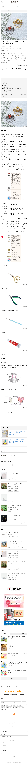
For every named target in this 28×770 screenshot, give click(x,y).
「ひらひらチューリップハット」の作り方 (16, 495)
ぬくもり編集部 (11, 455)
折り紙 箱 (16, 639)
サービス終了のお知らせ (13, 532)
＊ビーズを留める (6, 91)
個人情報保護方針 (4, 745)
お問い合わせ (3, 750)
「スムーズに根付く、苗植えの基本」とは (16, 505)
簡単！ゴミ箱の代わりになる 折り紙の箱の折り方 (17, 637)
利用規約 (2, 742)
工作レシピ (15, 543)
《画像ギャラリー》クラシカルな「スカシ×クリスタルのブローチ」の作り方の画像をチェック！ (14, 69)
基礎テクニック (6, 85)
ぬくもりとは (3, 734)
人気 (23, 633)
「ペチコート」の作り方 (13, 473)
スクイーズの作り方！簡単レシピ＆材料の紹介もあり (17, 645)
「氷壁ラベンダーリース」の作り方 (15, 541)
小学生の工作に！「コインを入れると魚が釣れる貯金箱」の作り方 (17, 662)
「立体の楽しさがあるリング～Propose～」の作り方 (17, 516)
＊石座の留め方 (6, 87)
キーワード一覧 (4, 731)
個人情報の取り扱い (5, 747)
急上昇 (14, 633)
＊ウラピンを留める (7, 90)
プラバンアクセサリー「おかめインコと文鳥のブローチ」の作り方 (16, 441)
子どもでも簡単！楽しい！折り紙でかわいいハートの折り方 (17, 654)
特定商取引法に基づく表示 (6, 736)
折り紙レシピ (10, 639)
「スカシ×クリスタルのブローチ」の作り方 (12, 88)
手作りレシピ (15, 475)
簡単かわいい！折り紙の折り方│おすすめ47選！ (17, 671)
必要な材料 (5, 82)
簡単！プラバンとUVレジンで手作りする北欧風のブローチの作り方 (17, 432)
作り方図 (5, 83)
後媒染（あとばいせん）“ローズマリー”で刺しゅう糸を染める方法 (17, 484)
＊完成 (4, 93)
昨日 (5, 633)
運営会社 (2, 753)
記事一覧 (2, 728)
